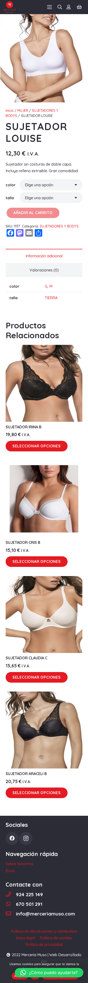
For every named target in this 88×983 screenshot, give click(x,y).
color (10, 185)
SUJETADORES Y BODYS (59, 226)
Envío (10, 870)
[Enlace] (9, 7)
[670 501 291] (11, 904)
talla (10, 197)
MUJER (22, 110)
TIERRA (51, 297)
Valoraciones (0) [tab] (44, 270)
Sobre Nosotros (19, 863)
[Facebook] (12, 838)
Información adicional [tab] (44, 256)
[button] (49, 972)
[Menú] (49, 7)
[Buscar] (60, 7)
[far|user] (70, 7)
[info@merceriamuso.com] (11, 914)
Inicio (10, 110)
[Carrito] (79, 7)
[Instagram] (25, 838)
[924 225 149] (11, 894)
